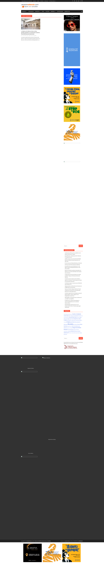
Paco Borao (75, 324)
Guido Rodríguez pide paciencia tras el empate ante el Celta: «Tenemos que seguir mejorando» (73, 306)
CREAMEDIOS (81, 540)
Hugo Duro (76, 318)
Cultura (47, 11)
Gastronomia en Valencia (52, 439)
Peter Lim (70, 326)
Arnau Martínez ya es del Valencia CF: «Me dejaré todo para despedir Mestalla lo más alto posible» (72, 267)
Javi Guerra (69, 320)
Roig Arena (75, 327)
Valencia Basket (77, 331)
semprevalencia (67, 540)
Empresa (53, 11)
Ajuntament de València (69, 314)
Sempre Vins (67, 11)
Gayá (70, 318)
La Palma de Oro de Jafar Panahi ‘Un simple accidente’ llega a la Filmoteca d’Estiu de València (73, 276)
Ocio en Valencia (30, 453)
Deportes (37, 11)
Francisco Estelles (33, 35)
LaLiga (68, 322)
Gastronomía (60, 11)
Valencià (24, 11)
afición (65, 314)
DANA (75, 317)
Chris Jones (71, 315)
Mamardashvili (77, 322)
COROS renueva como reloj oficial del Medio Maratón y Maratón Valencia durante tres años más (73, 260)
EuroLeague (67, 318)
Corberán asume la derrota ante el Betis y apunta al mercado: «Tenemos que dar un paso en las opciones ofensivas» (73, 280)
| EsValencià (31, 11)
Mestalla (70, 324)
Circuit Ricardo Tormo (77, 315)
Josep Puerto (73, 320)
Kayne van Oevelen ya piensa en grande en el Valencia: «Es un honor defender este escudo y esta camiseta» (73, 271)
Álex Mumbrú (65, 334)
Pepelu (68, 326)
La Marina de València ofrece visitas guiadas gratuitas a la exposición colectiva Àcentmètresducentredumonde (30, 33)
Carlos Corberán (76, 314)
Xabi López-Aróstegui (79, 332)
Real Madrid (68, 327)
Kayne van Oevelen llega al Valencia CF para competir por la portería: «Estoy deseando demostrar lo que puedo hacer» (73, 290)
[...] (38, 39)
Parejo (78, 324)
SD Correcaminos (70, 329)
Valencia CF (66, 332)
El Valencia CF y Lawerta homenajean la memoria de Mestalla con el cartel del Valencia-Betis (72, 302)
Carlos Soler (66, 315)
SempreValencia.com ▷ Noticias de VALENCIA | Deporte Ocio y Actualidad (39, 540)
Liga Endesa (72, 322)
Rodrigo (71, 327)
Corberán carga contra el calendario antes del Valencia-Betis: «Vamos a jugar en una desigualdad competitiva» (73, 294)
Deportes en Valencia (31, 368)
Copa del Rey (71, 317)
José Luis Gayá (78, 320)
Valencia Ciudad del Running (72, 332)
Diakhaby (78, 317)
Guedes (72, 318)
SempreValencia (66, 331)
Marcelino (65, 324)
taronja (69, 331)
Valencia (73, 331)
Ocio (43, 11)
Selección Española (76, 329)
